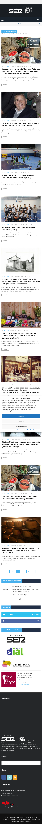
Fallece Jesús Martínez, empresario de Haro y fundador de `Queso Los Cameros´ (21, 124)
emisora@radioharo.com (10, 796)
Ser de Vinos (25, 684)
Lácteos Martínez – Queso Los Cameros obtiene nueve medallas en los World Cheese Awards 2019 (18, 335)
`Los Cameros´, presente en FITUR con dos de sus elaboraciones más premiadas (19, 497)
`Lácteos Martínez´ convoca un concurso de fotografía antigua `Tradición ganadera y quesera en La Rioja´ (20, 444)
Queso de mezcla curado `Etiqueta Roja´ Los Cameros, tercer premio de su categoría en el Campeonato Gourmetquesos (20, 71)
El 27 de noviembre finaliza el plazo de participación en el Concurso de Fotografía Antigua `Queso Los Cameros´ (20, 281)
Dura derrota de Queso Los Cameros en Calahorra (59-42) (18, 228)
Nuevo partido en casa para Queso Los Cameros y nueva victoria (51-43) (18, 176)
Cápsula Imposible (25, 821)
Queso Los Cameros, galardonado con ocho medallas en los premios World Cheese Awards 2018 (20, 550)
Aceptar (21, 416)
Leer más (5, 85)
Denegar (21, 421)
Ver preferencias (21, 427)
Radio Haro (6, 66)
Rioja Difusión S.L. (20, 817)
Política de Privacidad (16, 819)
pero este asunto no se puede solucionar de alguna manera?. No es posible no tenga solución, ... (21, 590)
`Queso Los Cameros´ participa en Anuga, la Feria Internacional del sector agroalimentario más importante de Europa (21, 390)
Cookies (33, 819)
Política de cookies (11, 430)
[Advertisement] (21, 716)
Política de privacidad (23, 430)
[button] (39, 398)
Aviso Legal (33, 430)
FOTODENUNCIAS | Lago (21, 595)
